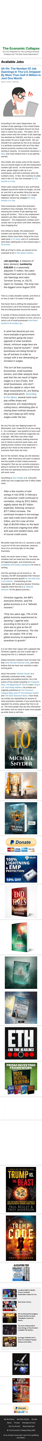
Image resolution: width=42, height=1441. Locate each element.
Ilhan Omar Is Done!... (25, 1302)
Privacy (17, 1423)
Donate (34, 1419)
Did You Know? (14, 1426)
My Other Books (23, 1419)
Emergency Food (28, 1423)
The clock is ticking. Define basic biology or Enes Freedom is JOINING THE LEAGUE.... (28, 1328)
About (9, 1423)
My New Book (9, 1419)
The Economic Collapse (21, 48)
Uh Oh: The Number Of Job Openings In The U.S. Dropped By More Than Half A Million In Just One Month (21, 73)
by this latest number (23, 253)
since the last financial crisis (17, 663)
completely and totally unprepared (16, 565)
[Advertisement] (21, 23)
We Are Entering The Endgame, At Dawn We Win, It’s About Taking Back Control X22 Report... (28, 1316)
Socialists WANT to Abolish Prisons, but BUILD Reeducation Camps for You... (27, 1292)
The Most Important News (16, 696)
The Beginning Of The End (17, 685)
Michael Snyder (23, 674)
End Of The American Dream (26, 693)
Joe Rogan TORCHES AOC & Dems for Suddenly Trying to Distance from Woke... (27, 1340)
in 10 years (15, 239)
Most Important (28, 1426)
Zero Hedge (18, 478)
